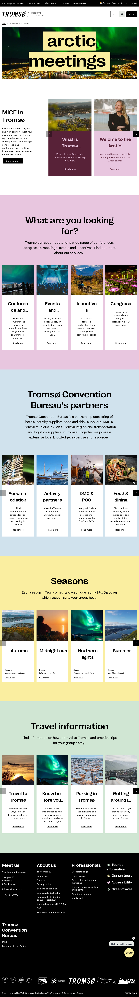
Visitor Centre (49, 3)
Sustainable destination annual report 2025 (49, 898)
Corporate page (80, 871)
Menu (132, 14)
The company (44, 871)
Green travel (121, 889)
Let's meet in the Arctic (14, 946)
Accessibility (121, 882)
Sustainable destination (49, 892)
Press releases (79, 876)
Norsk (134, 3)
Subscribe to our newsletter (51, 912)
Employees (42, 876)
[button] (136, 134)
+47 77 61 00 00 (10, 894)
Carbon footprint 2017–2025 (51, 904)
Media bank (77, 898)
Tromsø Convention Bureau (74, 3)
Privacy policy (44, 884)
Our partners (121, 876)
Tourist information (115, 867)
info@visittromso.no (12, 889)
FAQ (39, 908)
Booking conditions (47, 888)
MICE (4, 942)
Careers (41, 880)
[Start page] (23, 14)
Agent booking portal (83, 894)
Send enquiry (13, 161)
